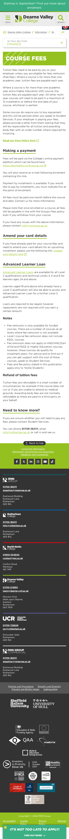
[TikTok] (52, 461)
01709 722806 (10, 625)
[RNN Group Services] (34, 649)
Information (41, 32)
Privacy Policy (43, 822)
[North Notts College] (34, 546)
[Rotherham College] (34, 513)
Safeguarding (51, 689)
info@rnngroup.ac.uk (34, 225)
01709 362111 (10, 486)
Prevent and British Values (25, 689)
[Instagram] (38, 461)
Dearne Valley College (19, 32)
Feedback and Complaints (34, 454)
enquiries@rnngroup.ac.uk (16, 490)
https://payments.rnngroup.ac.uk (23, 165)
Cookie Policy (24, 822)
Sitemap (62, 821)
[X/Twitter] (24, 461)
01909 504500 (11, 554)
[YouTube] (45, 461)
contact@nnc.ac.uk (13, 558)
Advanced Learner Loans (18, 272)
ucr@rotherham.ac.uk (14, 629)
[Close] (5, 827)
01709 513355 (10, 587)
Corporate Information (33, 448)
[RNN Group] (34, 478)
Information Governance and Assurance (33, 451)
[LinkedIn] (31, 461)
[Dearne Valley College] (34, 19)
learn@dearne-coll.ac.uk (15, 591)
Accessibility (9, 821)
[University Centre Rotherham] (34, 617)
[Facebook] (17, 461)
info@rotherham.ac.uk (16, 432)
